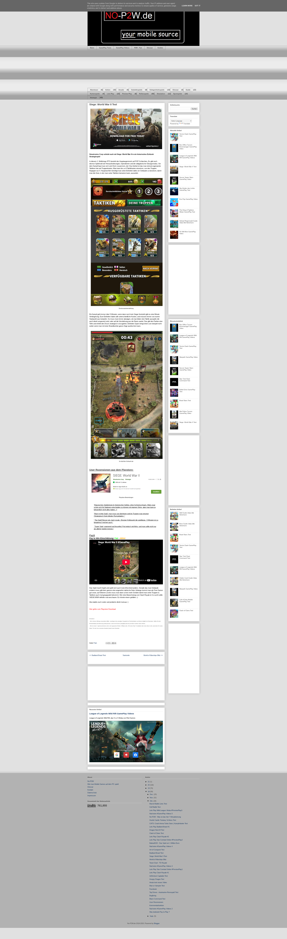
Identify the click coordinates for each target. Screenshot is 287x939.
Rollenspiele (144, 94)
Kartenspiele (95, 94)
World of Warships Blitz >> (153, 655)
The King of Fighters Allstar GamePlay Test (187, 211)
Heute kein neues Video (158, 882)
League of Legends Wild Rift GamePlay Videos (111, 714)
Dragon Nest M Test (156, 830)
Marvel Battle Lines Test (158, 804)
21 (149, 782)
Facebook (153, 889)
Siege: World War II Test (187, 167)
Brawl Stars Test (185, 400)
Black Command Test (157, 899)
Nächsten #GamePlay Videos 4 (161, 846)
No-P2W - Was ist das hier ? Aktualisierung (165, 817)
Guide (188, 90)
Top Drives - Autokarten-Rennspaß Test (163, 892)
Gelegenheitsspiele (157, 90)
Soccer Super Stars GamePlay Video (186, 178)
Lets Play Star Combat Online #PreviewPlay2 (166, 840)
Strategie (93, 98)
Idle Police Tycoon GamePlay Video (185, 412)
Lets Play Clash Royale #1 (159, 873)
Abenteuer (94, 90)
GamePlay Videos (122, 48)
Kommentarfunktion (156, 905)
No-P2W (90, 781)
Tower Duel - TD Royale (158, 863)
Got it (197, 6)
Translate (186, 124)
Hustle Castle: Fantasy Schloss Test (162, 820)
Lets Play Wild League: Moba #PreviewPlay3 (165, 810)
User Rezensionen (156, 902)
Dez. (152, 794)
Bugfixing (152, 896)
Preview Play (127, 94)
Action (107, 90)
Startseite (126, 655)
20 (149, 785)
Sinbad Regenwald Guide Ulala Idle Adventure (188, 222)
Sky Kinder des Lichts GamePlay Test (187, 189)
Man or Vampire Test (157, 886)
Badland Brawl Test (156, 853)
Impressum (91, 795)
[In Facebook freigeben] (113, 643)
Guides (160, 48)
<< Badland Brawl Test (97, 655)
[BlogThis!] (109, 643)
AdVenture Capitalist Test (158, 876)
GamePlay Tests (105, 48)
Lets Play (110, 94)
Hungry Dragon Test (156, 879)
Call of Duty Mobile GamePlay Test (186, 600)
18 (149, 791)
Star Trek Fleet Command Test (184, 380)
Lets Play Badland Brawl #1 (159, 827)
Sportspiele (177, 94)
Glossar (150, 48)
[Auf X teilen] (111, 643)
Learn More (187, 6)
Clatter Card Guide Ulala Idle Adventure (188, 579)
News (92, 48)
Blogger (156, 923)
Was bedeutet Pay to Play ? (159, 912)
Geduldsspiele (136, 90)
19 (149, 788)
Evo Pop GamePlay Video (188, 199)
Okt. (151, 801)
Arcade (121, 90)
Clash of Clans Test (186, 610)
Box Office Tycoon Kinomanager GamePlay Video (188, 147)
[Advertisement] (143, 69)
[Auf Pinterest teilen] (115, 643)
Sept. (152, 916)
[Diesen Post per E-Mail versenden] (107, 643)
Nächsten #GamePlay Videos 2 (161, 909)
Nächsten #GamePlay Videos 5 (161, 814)
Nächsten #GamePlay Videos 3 (161, 866)
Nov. (152, 798)
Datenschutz (92, 793)
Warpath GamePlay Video (188, 357)
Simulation (161, 94)
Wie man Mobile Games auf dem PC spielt (103, 784)
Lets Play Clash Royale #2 (159, 837)
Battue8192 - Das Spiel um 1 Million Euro (164, 843)
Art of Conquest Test (156, 850)
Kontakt (90, 790)
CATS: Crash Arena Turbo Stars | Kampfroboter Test (168, 823)
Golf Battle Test (155, 807)
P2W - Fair (138, 48)
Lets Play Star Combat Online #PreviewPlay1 (166, 869)
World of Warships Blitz (157, 859)
